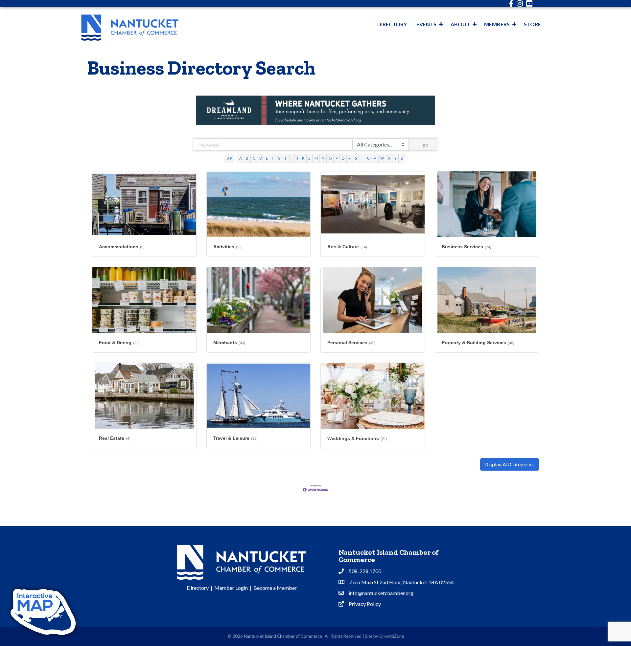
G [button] (279, 158)
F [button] (273, 158)
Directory (392, 24)
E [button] (267, 158)
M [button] (316, 158)
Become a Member (275, 588)
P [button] (337, 158)
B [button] (247, 158)
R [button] (349, 158)
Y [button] (395, 158)
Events (426, 24)
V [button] (375, 158)
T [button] (362, 158)
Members (497, 24)
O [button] (330, 158)
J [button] (297, 158)
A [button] (240, 158)
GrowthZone (391, 636)
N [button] (323, 158)
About (460, 24)
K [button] (303, 158)
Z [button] (402, 158)
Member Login (231, 588)
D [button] (260, 158)
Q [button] (342, 158)
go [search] (426, 144)
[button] (509, 464)
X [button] (389, 158)
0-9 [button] (229, 158)
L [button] (309, 158)
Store (532, 24)
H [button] (286, 158)
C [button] (254, 158)
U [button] (368, 158)
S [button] (356, 158)
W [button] (382, 158)
